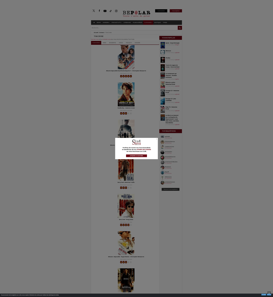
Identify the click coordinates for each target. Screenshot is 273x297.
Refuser (269, 294)
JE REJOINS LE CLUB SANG (136, 155)
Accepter (264, 294)
